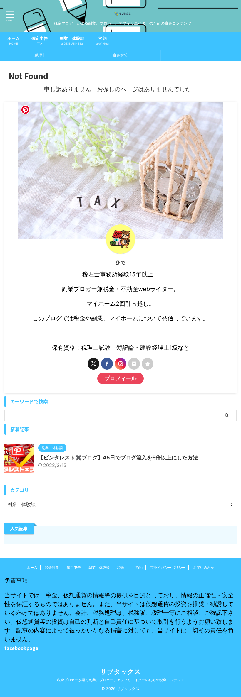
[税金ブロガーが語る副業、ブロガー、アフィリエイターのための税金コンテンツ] (122, 16)
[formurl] (134, 364)
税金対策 (120, 55)
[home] (147, 364)
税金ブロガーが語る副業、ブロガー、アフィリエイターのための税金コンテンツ (120, 680)
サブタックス (120, 671)
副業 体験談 (72, 40)
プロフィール (120, 378)
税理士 (40, 55)
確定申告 (39, 40)
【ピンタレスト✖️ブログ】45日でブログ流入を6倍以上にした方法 (118, 457)
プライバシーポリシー (167, 567)
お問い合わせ (203, 567)
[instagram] (120, 364)
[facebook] (107, 364)
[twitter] (93, 364)
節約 (102, 40)
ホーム (13, 40)
